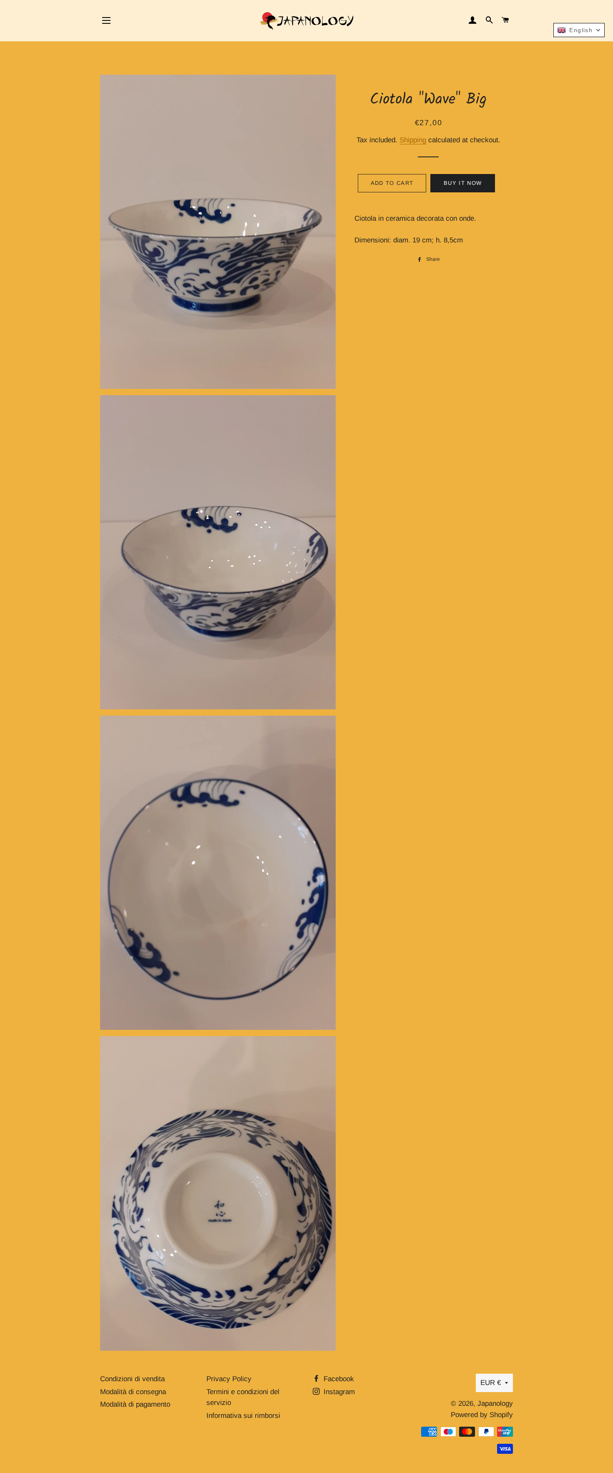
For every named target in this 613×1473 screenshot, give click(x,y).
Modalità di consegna (133, 1392)
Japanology (495, 1403)
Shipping (412, 140)
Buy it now (463, 183)
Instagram (338, 1392)
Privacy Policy (228, 1379)
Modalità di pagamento (135, 1404)
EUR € (490, 1383)
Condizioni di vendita (132, 1379)
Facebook (338, 1379)
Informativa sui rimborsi (243, 1416)
